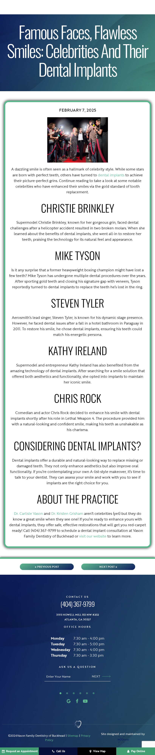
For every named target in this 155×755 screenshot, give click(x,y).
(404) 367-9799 (77, 605)
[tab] (60, 693)
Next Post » (108, 567)
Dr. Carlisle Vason (28, 513)
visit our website (92, 536)
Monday (57, 638)
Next (96, 676)
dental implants (111, 175)
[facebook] (77, 701)
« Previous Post (47, 567)
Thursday (59, 655)
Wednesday (60, 649)
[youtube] (85, 701)
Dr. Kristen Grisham (67, 513)
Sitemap (72, 735)
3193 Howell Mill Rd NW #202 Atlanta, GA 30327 (77, 617)
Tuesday (58, 644)
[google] (69, 701)
